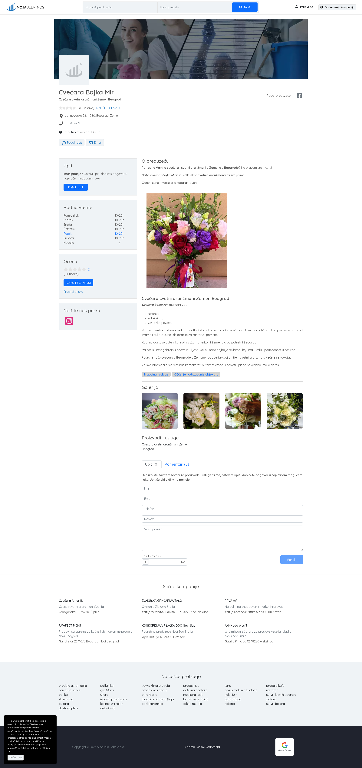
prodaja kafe (275, 686)
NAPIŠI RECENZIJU (108, 108)
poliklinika (107, 686)
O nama (189, 747)
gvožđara (107, 690)
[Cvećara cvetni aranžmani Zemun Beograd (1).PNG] (160, 411)
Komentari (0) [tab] (177, 464)
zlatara (271, 699)
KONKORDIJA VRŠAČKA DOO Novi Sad (169, 625)
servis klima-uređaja (156, 686)
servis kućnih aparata (281, 695)
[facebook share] (299, 96)
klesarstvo (66, 699)
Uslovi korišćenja (208, 747)
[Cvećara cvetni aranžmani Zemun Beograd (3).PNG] (201, 411)
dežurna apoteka (195, 690)
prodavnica (191, 686)
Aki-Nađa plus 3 (236, 625)
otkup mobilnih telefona (241, 690)
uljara (104, 695)
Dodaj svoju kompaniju (339, 7)
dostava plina (68, 708)
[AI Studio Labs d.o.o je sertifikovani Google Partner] (284, 746)
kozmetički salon (111, 704)
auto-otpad (233, 699)
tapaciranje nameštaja (158, 699)
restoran (272, 690)
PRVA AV (231, 600)
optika (63, 695)
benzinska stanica (195, 699)
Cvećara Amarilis (71, 600)
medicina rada (193, 695)
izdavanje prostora (113, 699)
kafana (230, 704)
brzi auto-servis (70, 690)
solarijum (231, 695)
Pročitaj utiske (73, 292)
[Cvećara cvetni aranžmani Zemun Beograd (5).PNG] (243, 411)
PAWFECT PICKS (70, 625)
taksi (228, 686)
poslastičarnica (152, 704)
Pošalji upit (74, 142)
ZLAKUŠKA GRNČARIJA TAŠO (162, 600)
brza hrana (149, 695)
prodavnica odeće (154, 690)
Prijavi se (306, 7)
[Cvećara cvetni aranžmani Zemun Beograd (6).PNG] (285, 411)
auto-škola (107, 708)
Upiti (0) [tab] (151, 464)
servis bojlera (275, 704)
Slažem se (15, 757)
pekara (64, 704)
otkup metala (192, 704)
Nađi (247, 7)
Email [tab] (97, 142)
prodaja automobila (73, 686)
